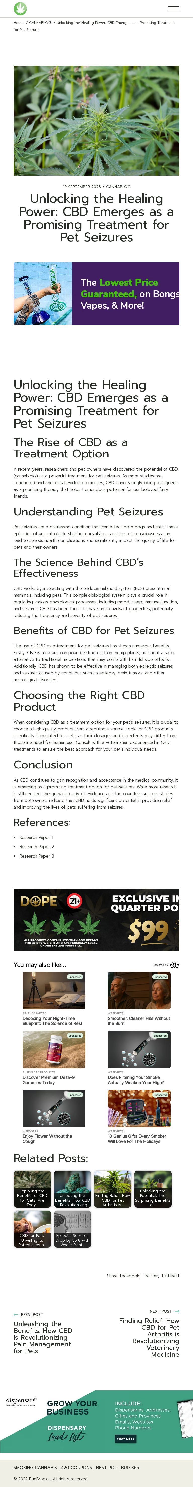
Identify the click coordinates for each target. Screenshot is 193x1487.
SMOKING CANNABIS (35, 1467)
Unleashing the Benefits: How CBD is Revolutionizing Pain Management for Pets (43, 1337)
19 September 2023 (82, 187)
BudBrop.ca (39, 1479)
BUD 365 (130, 1467)
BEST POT (106, 1467)
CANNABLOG (40, 22)
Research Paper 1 (36, 837)
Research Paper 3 (37, 856)
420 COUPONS (76, 1467)
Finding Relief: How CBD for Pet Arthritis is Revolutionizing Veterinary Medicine (149, 1337)
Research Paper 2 (37, 846)
